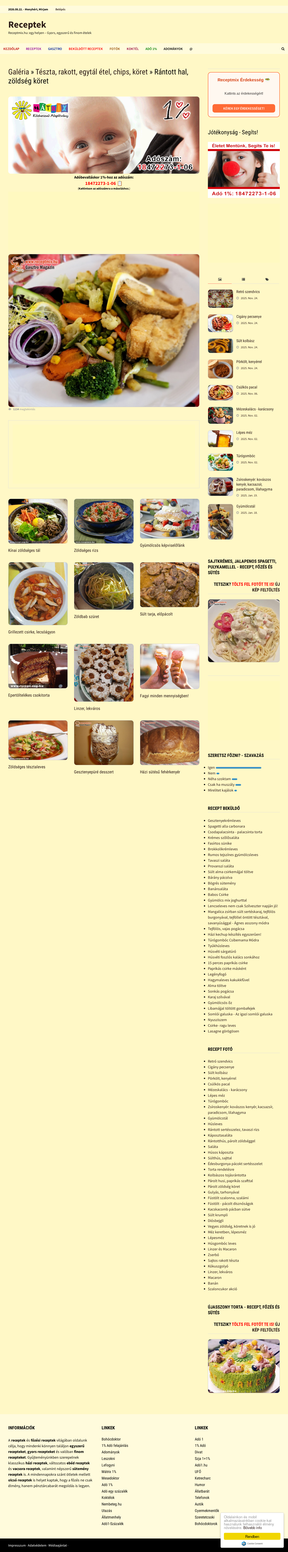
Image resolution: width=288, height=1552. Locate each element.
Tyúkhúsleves (219, 945)
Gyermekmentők (207, 1510)
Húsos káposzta (220, 1152)
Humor (200, 1484)
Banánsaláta (218, 888)
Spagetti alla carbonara (226, 826)
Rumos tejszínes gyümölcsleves (233, 854)
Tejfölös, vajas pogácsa (226, 928)
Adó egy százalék (115, 1491)
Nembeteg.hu (112, 1504)
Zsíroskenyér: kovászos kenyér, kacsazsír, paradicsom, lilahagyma (254, 484)
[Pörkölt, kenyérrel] (220, 362)
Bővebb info (252, 1527)
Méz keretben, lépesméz (227, 1232)
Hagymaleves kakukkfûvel (228, 979)
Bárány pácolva (220, 877)
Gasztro (55, 49)
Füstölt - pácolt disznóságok (230, 1203)
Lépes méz (244, 432)
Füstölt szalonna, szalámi (228, 1197)
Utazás (107, 1510)
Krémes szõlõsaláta (223, 837)
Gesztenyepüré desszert (94, 771)
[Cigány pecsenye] (220, 317)
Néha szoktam (220, 778)
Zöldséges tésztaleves (26, 766)
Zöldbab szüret (86, 616)
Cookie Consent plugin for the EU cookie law (252, 1543)
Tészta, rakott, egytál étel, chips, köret (91, 71)
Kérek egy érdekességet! (244, 108)
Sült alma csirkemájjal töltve (230, 871)
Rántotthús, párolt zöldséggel (231, 1140)
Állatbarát (202, 1491)
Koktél (133, 49)
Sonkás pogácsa (221, 991)
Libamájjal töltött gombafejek (231, 1008)
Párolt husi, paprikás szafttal (230, 1180)
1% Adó (200, 1445)
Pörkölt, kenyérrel (249, 361)
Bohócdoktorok (206, 1523)
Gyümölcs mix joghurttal (227, 900)
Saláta (213, 1146)
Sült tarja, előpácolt (156, 614)
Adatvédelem (37, 1545)
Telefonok (202, 1497)
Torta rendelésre (221, 1169)
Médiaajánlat (57, 1545)
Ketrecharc (203, 1478)
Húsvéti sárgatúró (222, 951)
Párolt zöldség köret (224, 1186)
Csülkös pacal (246, 387)
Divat (198, 1452)
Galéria (18, 71)
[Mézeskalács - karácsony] (220, 409)
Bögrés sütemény (222, 883)
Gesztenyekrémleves (224, 820)
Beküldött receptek (86, 49)
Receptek (27, 24)
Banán (213, 1283)
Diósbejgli (215, 1220)
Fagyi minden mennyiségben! (164, 695)
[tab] (219, 279)
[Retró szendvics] (220, 292)
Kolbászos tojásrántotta (227, 1175)
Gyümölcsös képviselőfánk (162, 545)
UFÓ (198, 1471)
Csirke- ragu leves (222, 1025)
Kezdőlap (11, 49)
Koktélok (108, 1497)
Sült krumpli (218, 1214)
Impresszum (17, 1545)
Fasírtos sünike (220, 843)
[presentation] (219, 279)
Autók (199, 1504)
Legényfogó (217, 974)
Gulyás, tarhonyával (223, 1192)
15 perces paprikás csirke (228, 962)
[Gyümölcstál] (220, 506)
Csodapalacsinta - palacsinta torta (235, 831)
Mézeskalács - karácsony (255, 409)
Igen (212, 767)
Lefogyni (108, 1465)
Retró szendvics (248, 291)
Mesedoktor (110, 1478)
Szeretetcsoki (204, 1517)
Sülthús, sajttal (220, 1158)
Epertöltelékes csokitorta (29, 695)
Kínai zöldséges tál (24, 550)
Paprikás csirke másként (227, 968)
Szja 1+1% (202, 1458)
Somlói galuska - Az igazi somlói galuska (240, 1014)
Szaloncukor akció (222, 1288)
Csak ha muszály (221, 784)
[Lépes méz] (220, 433)
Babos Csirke (218, 894)
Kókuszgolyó (218, 1266)
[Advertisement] (103, 221)
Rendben (252, 1536)
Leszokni (108, 1458)
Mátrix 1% (109, 1471)
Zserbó (213, 1254)
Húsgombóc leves (222, 1243)
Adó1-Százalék (113, 1523)
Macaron (215, 1277)
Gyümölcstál (245, 506)
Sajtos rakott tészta (223, 1260)
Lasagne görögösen (223, 1031)
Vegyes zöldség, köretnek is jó (231, 1226)
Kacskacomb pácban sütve (229, 1209)
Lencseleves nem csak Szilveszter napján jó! (243, 905)
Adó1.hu (201, 1465)
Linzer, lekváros (87, 708)
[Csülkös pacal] (220, 387)
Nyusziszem (217, 1019)
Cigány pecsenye (248, 316)
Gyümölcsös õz (220, 1002)
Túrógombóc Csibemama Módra (233, 940)
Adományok (173, 49)
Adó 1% (151, 49)
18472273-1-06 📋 (103, 183)
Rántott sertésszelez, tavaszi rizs (233, 1129)
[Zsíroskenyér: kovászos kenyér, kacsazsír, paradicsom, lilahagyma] (220, 480)
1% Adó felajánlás (115, 1445)
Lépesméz (216, 1237)
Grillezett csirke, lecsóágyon (31, 631)
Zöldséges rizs (86, 550)
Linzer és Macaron (222, 1249)
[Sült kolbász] (220, 341)
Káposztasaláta (220, 1135)
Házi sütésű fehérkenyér (160, 771)
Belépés (60, 9)
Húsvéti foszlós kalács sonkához (234, 957)
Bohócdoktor (111, 1439)
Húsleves (215, 1123)
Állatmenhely (111, 1517)
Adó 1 (199, 1439)
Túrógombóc (245, 456)
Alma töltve (217, 985)
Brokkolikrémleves (223, 849)
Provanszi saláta (221, 866)
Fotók (115, 49)
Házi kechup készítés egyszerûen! (234, 934)
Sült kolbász (245, 341)
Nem (212, 773)
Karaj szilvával (219, 996)
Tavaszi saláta (219, 860)
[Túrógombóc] (220, 456)
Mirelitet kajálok (221, 790)
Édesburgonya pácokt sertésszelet (235, 1163)
